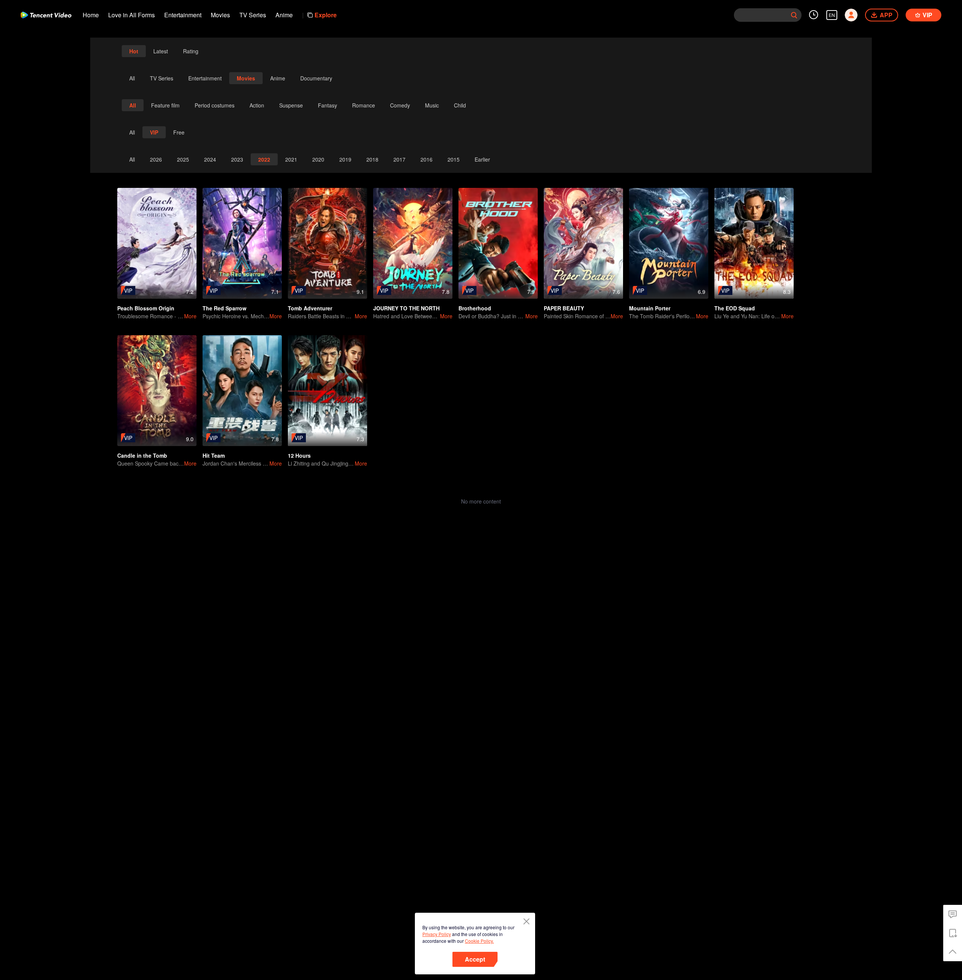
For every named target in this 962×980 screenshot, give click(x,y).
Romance (363, 105)
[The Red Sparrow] (242, 243)
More (190, 316)
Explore (326, 15)
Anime (284, 15)
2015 (454, 159)
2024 (210, 159)
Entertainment (182, 15)
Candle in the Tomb (142, 455)
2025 (183, 159)
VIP (154, 132)
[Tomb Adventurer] (327, 243)
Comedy (400, 105)
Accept (475, 959)
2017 (399, 159)
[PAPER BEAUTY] (583, 243)
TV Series (252, 15)
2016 (426, 159)
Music (432, 105)
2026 (156, 159)
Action (257, 105)
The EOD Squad (734, 308)
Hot (133, 51)
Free (179, 132)
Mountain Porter (649, 308)
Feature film (165, 105)
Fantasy (327, 105)
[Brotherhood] (498, 243)
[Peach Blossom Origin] (157, 243)
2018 (372, 159)
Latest (160, 51)
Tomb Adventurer (310, 308)
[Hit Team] (242, 390)
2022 (264, 159)
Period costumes (214, 105)
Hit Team (214, 455)
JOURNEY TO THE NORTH (406, 308)
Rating (190, 51)
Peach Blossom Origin (145, 308)
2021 (291, 159)
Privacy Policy (436, 934)
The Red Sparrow (225, 308)
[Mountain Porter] (668, 243)
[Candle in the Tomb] (157, 390)
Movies (220, 15)
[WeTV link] (46, 15)
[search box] (794, 15)
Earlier (482, 159)
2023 (237, 159)
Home (91, 15)
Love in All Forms (131, 15)
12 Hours (299, 455)
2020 (318, 159)
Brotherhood (474, 308)
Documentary (316, 78)
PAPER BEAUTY (564, 308)
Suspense (291, 105)
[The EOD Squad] (754, 243)
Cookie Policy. (479, 941)
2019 (345, 159)
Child (460, 105)
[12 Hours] (327, 390)
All (132, 78)
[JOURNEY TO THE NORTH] (412, 243)
